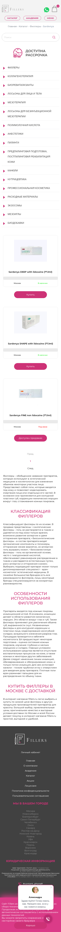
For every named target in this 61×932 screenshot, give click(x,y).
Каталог (12, 18)
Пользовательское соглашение (30, 795)
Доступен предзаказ (30, 438)
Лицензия (30, 785)
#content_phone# (33, 883)
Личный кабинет (30, 752)
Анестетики (15, 133)
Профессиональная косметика (29, 188)
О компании (30, 765)
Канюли (13, 170)
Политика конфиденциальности (30, 790)
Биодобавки (16, 223)
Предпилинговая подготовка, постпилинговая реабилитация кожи (29, 156)
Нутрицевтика (17, 179)
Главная (30, 760)
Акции (30, 780)
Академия (32, 18)
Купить (30, 294)
